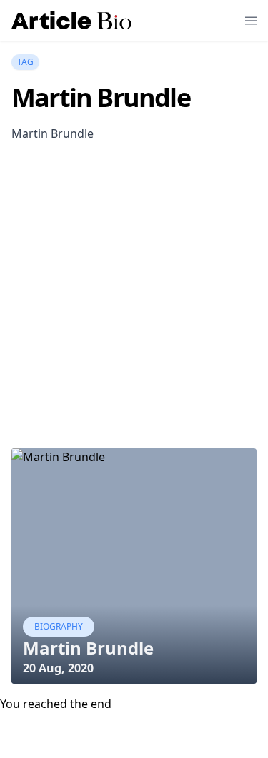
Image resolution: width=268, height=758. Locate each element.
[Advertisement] (134, 310)
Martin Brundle (88, 648)
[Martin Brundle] (134, 566)
